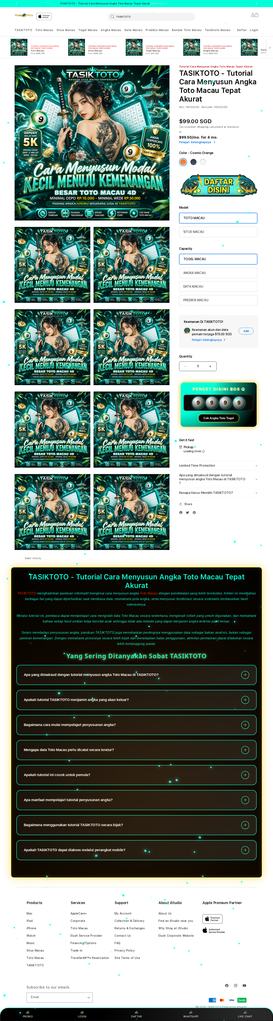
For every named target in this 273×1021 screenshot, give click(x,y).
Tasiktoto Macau (217, 30)
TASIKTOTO (23, 30)
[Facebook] (182, 513)
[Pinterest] (195, 513)
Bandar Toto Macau (187, 30)
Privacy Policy (125, 950)
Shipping (203, 127)
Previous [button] (17, 4)
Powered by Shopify (234, 1007)
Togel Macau (88, 30)
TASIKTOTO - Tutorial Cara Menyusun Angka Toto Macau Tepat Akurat (114, 3)
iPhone (31, 928)
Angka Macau (111, 30)
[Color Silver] (203, 162)
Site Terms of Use (127, 958)
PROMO (28, 1016)
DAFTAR (136, 1016)
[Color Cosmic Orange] (183, 162)
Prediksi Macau (157, 30)
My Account (123, 913)
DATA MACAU (193, 286)
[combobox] (151, 16)
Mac (30, 913)
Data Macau (134, 30)
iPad (30, 920)
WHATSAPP (190, 1016)
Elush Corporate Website (176, 935)
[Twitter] (188, 513)
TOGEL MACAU (194, 259)
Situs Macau (66, 30)
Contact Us (123, 935)
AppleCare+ (79, 913)
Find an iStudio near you (175, 920)
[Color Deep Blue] (193, 162)
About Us (165, 913)
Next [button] (256, 4)
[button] (23, 30)
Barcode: (207, 107)
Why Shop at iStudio (173, 928)
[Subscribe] (88, 998)
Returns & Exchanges (130, 928)
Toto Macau (44, 30)
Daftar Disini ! (159, 3)
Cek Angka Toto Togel (218, 418)
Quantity (185, 356)
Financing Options (83, 943)
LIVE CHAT (245, 1016)
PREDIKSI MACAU (195, 300)
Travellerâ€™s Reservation (90, 958)
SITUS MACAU (193, 232)
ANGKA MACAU (194, 273)
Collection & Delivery (130, 920)
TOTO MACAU (194, 218)
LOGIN (82, 1016)
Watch (31, 935)
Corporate (78, 920)
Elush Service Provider (86, 935)
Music (31, 943)
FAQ (118, 943)
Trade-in (77, 950)
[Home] (24, 15)
